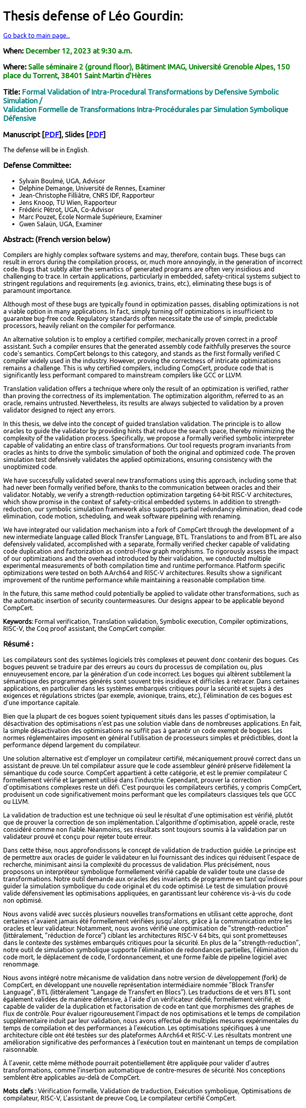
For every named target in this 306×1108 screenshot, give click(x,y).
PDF (52, 134)
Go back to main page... (36, 35)
